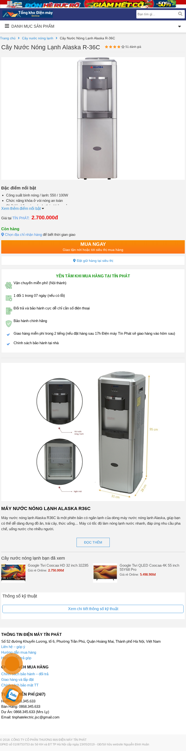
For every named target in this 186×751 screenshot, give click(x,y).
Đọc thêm (93, 542)
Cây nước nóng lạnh (37, 38)
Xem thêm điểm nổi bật (21, 208)
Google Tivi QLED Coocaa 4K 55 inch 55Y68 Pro (149, 567)
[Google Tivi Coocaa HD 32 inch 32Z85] (13, 581)
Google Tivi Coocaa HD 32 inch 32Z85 (58, 565)
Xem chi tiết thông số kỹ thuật (93, 609)
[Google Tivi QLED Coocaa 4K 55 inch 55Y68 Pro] (105, 581)
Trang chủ (8, 38)
